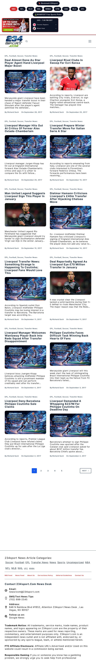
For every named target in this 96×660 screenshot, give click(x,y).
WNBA (48, 9)
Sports (61, 562)
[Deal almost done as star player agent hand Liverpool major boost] (25, 81)
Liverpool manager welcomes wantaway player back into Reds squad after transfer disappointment (25, 337)
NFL (22, 9)
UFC (26, 568)
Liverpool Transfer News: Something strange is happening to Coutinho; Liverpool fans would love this (23, 267)
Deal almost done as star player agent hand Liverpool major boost (24, 62)
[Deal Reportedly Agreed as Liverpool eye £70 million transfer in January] (70, 283)
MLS (74, 9)
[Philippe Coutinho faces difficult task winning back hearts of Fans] (70, 354)
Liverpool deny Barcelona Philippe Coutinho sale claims (22, 403)
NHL (39, 9)
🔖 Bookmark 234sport (48, 3)
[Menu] (89, 41)
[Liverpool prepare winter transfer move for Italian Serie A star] (70, 147)
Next (84, 471)
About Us (31, 575)
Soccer (20, 56)
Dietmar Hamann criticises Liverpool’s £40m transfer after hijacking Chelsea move (68, 197)
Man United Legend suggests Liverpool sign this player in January (25, 196)
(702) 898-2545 (18, 599)
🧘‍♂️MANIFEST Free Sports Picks (48, 14)
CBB (66, 9)
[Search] (27, 41)
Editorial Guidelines (64, 575)
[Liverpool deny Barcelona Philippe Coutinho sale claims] (25, 422)
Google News (16, 617)
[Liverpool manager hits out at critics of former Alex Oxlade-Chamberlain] (25, 147)
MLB (30, 9)
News (53, 562)
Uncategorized (75, 562)
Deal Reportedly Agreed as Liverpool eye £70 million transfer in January (68, 264)
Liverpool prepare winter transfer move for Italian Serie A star (67, 128)
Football (12, 56)
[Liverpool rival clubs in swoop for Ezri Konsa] (70, 78)
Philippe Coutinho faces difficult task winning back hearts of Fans (69, 335)
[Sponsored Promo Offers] (15, 25)
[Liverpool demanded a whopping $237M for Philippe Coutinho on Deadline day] (70, 425)
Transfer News (30, 56)
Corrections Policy (45, 575)
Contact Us (79, 575)
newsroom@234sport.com (24, 591)
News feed (19, 575)
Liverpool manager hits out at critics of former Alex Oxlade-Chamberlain (24, 128)
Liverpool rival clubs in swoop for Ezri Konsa (66, 61)
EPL (82, 9)
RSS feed (8, 575)
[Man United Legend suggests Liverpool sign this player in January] (25, 214)
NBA (14, 9)
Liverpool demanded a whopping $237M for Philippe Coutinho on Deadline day (65, 405)
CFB (57, 9)
